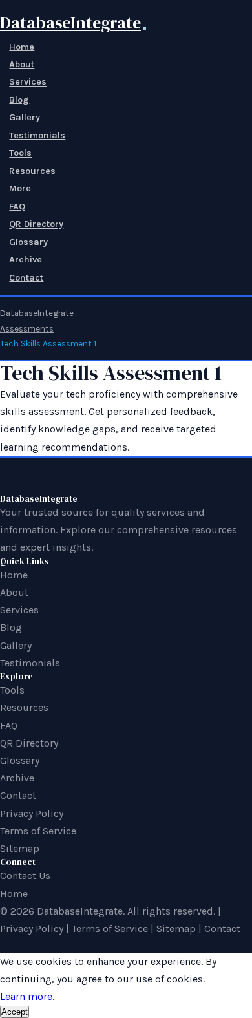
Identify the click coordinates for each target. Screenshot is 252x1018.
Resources (32, 170)
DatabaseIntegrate (70, 22)
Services (28, 82)
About (21, 64)
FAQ (17, 206)
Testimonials (37, 135)
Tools (20, 153)
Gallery (24, 117)
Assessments (27, 329)
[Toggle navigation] (144, 28)
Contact (26, 277)
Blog (19, 99)
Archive (25, 260)
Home (21, 46)
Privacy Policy (31, 813)
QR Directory (36, 224)
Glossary (28, 242)
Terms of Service (38, 831)
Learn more (26, 996)
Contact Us (25, 875)
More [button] (20, 189)
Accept (14, 1012)
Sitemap (19, 848)
